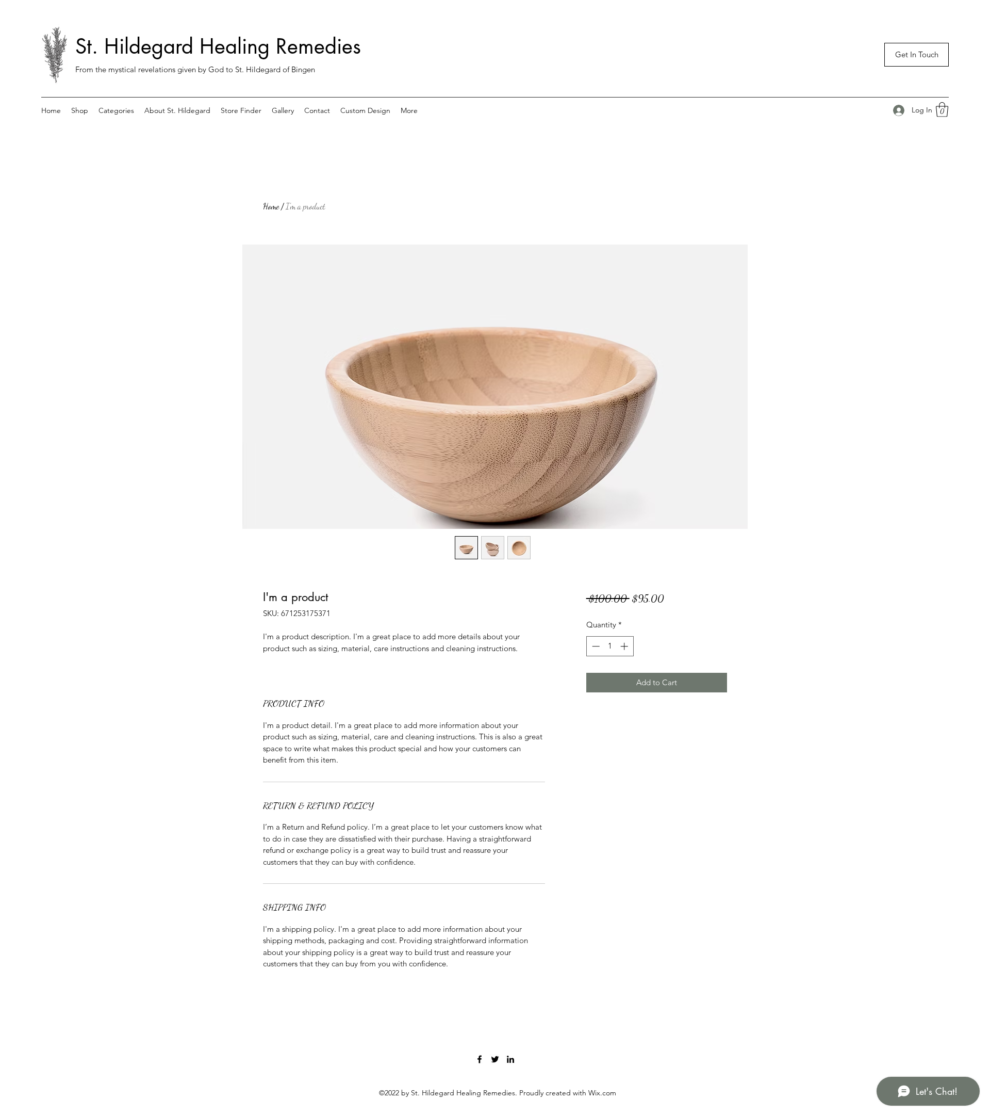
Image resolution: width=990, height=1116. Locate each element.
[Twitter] (495, 1059)
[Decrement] (595, 646)
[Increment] (625, 646)
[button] (916, 55)
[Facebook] (479, 1059)
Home (271, 206)
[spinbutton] (609, 646)
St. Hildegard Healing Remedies (218, 46)
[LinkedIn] (510, 1059)
